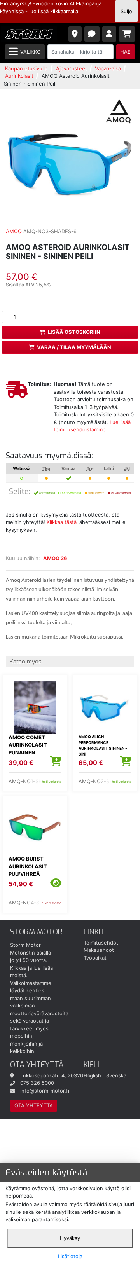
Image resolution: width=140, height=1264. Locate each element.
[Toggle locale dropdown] (75, 34)
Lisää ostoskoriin (74, 332)
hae (125, 52)
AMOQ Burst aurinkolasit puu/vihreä (28, 866)
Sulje (126, 11)
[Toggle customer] (109, 34)
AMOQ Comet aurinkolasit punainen (28, 745)
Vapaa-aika (108, 68)
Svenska (116, 1075)
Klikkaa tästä (62, 522)
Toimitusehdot (101, 942)
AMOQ (14, 231)
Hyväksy (70, 1238)
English (92, 1075)
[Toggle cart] (127, 34)
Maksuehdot (99, 950)
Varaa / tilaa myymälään (74, 347)
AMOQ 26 (55, 558)
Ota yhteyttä (33, 1105)
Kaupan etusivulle (26, 68)
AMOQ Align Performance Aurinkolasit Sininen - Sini (103, 745)
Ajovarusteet (71, 68)
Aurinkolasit (19, 76)
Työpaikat (95, 958)
